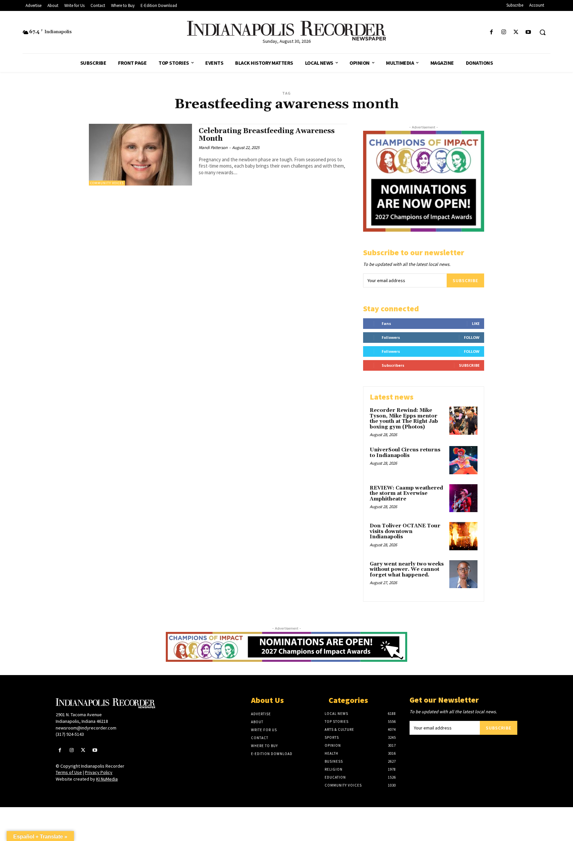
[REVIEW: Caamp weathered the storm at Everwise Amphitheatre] (463, 498)
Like (475, 323)
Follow (471, 337)
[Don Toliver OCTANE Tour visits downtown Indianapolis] (463, 536)
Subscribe (465, 280)
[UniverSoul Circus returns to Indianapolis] (463, 460)
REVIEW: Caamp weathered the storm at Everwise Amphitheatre (406, 493)
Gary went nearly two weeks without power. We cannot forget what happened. (407, 569)
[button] (542, 32)
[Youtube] (528, 32)
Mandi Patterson (213, 147)
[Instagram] (503, 32)
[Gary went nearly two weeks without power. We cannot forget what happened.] (463, 574)
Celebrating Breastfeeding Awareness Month (267, 135)
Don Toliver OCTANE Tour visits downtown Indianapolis (405, 531)
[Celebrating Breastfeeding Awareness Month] (140, 155)
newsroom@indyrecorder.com (86, 728)
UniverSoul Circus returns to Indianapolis (405, 453)
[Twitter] (516, 32)
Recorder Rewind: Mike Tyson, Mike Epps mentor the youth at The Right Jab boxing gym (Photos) (404, 418)
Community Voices (107, 183)
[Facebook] (491, 32)
